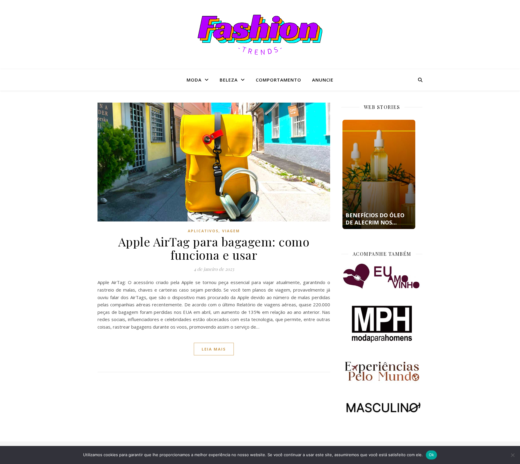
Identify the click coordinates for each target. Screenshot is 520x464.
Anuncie (322, 80)
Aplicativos (203, 231)
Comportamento (278, 80)
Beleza (229, 80)
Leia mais (214, 349)
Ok (431, 454)
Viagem (231, 231)
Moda (194, 80)
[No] (512, 455)
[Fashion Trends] (260, 34)
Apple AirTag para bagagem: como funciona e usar (214, 248)
